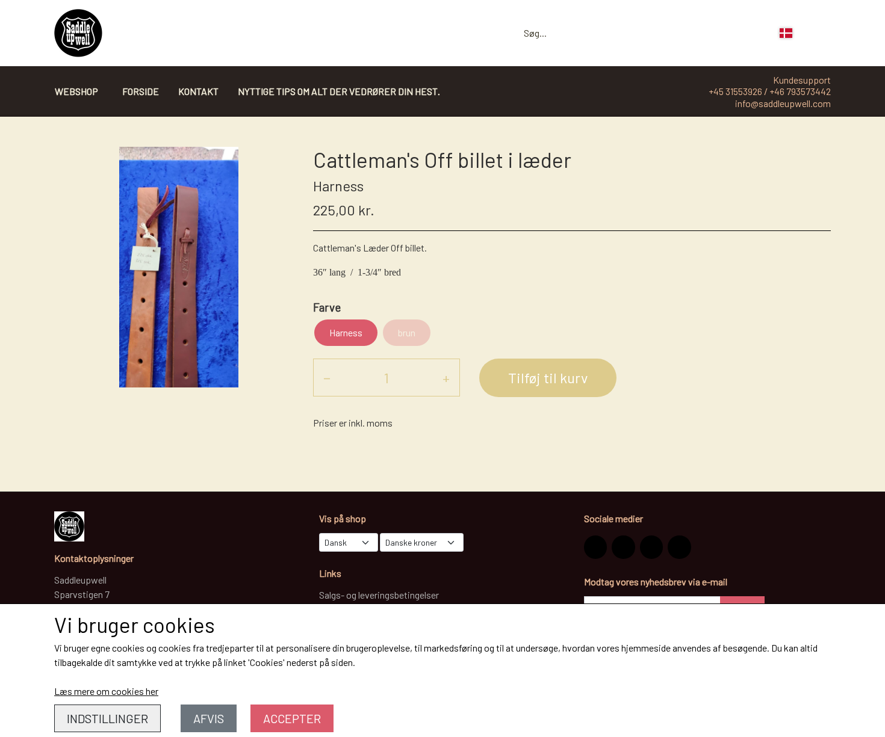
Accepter (292, 718)
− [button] (327, 377)
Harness (345, 332)
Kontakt (198, 91)
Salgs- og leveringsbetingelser (379, 594)
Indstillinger (107, 718)
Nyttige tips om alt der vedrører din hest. (339, 91)
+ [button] (446, 377)
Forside (140, 91)
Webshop (76, 91)
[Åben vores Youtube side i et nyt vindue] (679, 546)
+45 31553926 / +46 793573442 (770, 91)
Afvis (208, 718)
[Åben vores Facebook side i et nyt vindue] (623, 546)
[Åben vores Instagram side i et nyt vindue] (595, 546)
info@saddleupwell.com (783, 103)
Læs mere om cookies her (106, 691)
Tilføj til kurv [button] (548, 377)
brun (406, 332)
